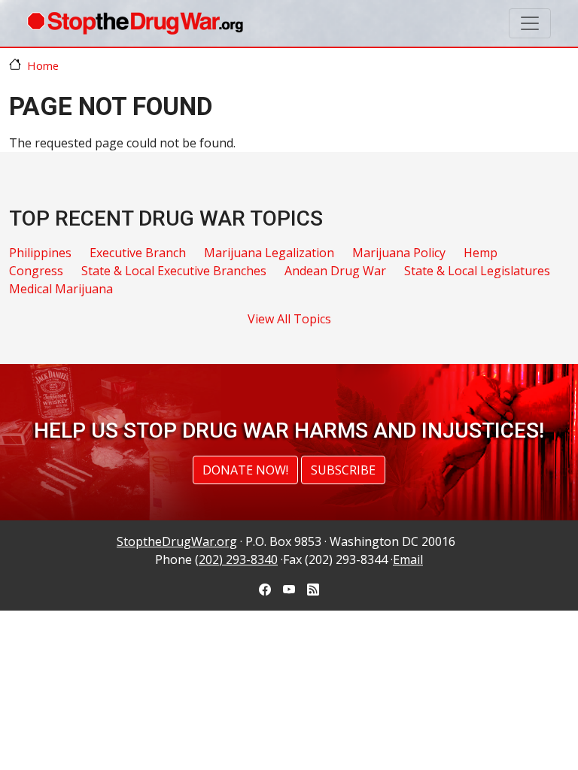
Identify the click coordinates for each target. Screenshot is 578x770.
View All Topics (289, 319)
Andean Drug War (335, 270)
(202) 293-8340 (236, 559)
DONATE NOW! (245, 470)
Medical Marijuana (61, 288)
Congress (36, 270)
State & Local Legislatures (477, 270)
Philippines (40, 252)
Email (408, 559)
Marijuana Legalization (269, 252)
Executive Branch (138, 252)
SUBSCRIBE (343, 470)
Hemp (480, 252)
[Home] (135, 23)
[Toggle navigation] (530, 23)
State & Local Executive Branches (173, 270)
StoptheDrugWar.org (177, 541)
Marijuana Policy (399, 252)
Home (43, 65)
